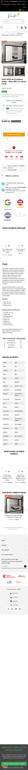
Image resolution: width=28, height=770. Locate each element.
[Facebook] (8, 609)
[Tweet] (20, 216)
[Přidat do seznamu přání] (5, 138)
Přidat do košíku (15, 134)
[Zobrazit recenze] (20, 203)
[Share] (16, 216)
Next (26, 71)
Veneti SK (15, 597)
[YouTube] (12, 609)
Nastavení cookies (19, 767)
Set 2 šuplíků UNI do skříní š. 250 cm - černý (7, 251)
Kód (3, 88)
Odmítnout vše (8, 767)
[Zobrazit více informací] (23, 105)
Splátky (19, 4)
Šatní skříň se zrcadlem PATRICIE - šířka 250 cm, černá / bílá (14, 516)
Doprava (14, 4)
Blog (24, 7)
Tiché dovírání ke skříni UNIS (20, 250)
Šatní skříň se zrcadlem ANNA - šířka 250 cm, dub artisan (7, 477)
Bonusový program (6, 4)
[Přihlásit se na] (25, 566)
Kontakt (23, 4)
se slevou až (14, 1)
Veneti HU (15, 605)
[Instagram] (20, 609)
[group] (14, 510)
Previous (2, 71)
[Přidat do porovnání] (8, 138)
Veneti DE (15, 601)
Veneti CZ (15, 593)
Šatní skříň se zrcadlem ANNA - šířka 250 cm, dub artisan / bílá (20, 477)
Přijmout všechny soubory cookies (14, 764)
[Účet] (17, 27)
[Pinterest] (24, 216)
